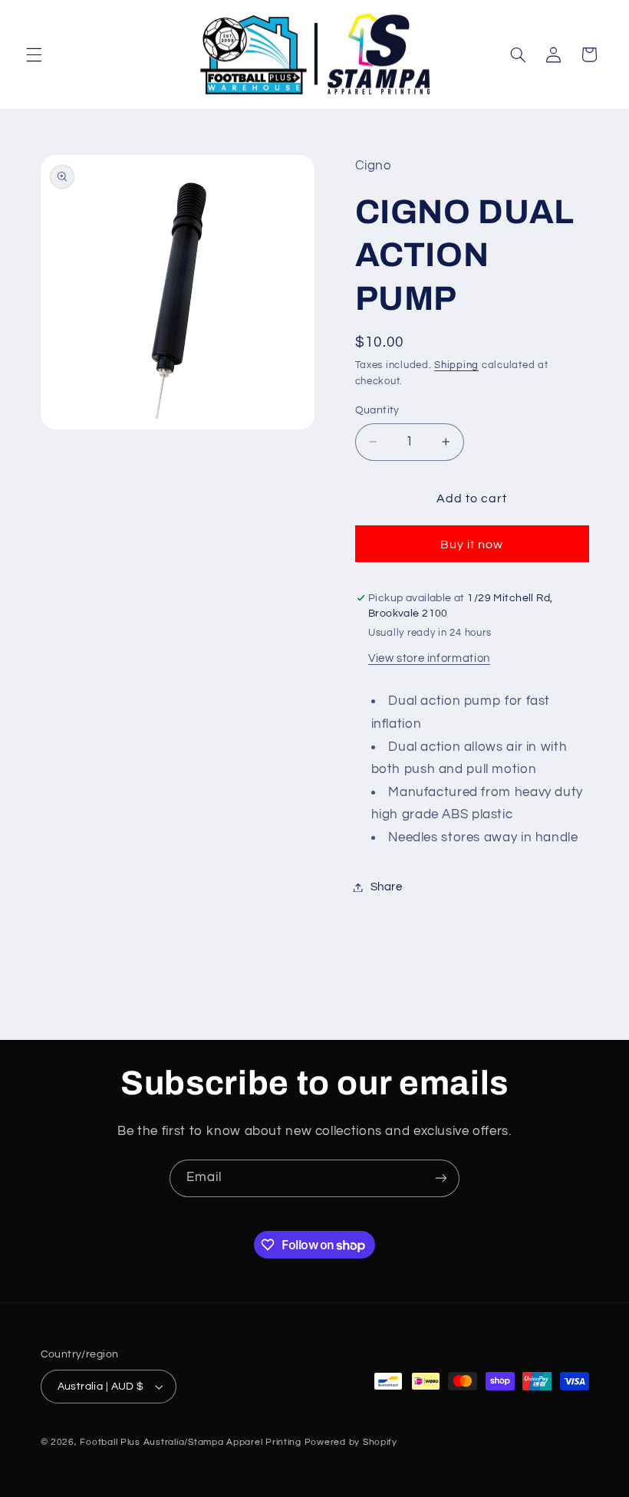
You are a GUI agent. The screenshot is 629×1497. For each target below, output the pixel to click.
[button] (33, 54)
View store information (429, 658)
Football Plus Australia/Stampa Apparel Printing (190, 1442)
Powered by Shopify (351, 1442)
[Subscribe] (441, 1178)
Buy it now (472, 544)
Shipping (456, 365)
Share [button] (386, 887)
